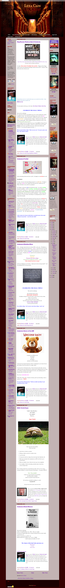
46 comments (31, 567)
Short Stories (34, 34)
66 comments (31, 323)
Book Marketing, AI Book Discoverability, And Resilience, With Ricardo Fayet (12, 160)
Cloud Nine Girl (11, 273)
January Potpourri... (12, 363)
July (53, 239)
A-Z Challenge (22, 569)
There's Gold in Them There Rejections (11, 413)
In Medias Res (11, 183)
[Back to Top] (11, 586)
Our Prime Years (11, 362)
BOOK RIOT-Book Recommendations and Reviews (11, 170)
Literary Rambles (11, 175)
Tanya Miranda (11, 240)
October (53, 234)
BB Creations (11, 153)
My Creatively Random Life (11, 349)
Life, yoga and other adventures (12, 268)
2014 (52, 229)
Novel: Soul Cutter (26, 34)
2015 (52, 227)
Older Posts (45, 573)
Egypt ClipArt (10, 36)
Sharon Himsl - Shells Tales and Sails (11, 366)
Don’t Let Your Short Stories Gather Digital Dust (12, 143)
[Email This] (36, 151)
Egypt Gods (54, 34)
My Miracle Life (11, 357)
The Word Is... (11, 317)
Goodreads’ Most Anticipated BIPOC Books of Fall (11, 173)
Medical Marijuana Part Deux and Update (11, 359)
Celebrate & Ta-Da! (22, 159)
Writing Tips (17, 36)
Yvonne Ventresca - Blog (12, 225)
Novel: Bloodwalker (16, 34)
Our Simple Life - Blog (11, 416)
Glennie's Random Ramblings (12, 309)
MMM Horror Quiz (20, 101)
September (54, 236)
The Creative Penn (11, 157)
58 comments (31, 400)
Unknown (22, 151)
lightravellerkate (11, 332)
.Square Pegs (11, 298)
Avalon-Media (11, 320)
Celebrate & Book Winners (25, 506)
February (54, 271)
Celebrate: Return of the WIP (25, 331)
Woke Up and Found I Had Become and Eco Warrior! (12, 311)
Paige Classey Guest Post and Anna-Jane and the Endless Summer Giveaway (12, 179)
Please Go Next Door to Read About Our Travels (11, 345)
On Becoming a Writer (11, 401)
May (53, 243)
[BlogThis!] (37, 151)
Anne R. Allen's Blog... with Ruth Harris (11, 140)
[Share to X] (38, 151)
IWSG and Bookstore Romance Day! (11, 289)
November (54, 232)
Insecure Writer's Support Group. (41, 494)
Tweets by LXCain (53, 97)
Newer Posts (20, 573)
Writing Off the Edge (11, 262)
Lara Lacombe (11, 389)
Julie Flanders (11, 338)
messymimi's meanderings (11, 131)
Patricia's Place (11, 251)
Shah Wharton (11, 302)
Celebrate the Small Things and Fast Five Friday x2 (12, 407)
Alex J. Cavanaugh (37, 490)
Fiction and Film (11, 209)
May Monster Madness (33, 153)
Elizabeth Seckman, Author (11, 220)
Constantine (11, 232)
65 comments (31, 236)
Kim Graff (31, 325)
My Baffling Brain (12, 369)
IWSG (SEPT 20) (11, 318)
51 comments (31, 499)
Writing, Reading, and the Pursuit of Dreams (11, 286)
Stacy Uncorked (11, 211)
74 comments (31, 151)
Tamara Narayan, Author (11, 411)
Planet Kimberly (11, 314)
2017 (52, 224)
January (53, 273)
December (54, 231)
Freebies (40, 34)
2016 (52, 226)
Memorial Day (11, 355)
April (53, 267)
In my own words (11, 292)
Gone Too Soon (11, 154)
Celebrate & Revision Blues (25, 244)
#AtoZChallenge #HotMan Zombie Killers (11, 397)
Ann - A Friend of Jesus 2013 (12, 354)
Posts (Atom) (24, 575)
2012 (52, 277)
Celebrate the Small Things (24, 153)
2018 (52, 222)
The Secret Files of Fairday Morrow (11, 147)
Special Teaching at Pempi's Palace (12, 385)
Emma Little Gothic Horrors (27, 61)
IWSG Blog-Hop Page (11, 124)
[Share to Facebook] (39, 151)
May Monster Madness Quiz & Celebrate (28, 42)
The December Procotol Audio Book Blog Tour (11, 351)
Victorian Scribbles (10, 343)
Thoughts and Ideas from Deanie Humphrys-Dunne (12, 246)
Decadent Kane (11, 377)
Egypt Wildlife (47, 34)
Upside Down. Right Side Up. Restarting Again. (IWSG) (12, 242)
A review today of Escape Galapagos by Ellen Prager (11, 330)
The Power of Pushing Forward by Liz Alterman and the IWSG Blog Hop (11, 228)
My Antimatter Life (11, 279)
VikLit (34, 137)
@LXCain (12, 84)
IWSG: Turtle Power (23, 408)
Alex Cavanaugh (22, 501)
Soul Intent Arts (11, 201)
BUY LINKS (53, 73)
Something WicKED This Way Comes (40, 61)
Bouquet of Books (12, 405)
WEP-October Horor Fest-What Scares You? (11, 264)
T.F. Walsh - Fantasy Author (11, 374)
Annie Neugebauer (11, 190)
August (53, 238)
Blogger (34, 585)
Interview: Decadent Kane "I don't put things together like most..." (11, 381)
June (53, 241)
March (53, 269)
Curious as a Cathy (11, 206)
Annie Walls (20, 61)
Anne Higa (10, 257)
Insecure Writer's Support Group (31, 501)
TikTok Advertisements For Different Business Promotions (11, 324)
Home (9, 34)
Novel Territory (11, 183)
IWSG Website (36, 495)
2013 (52, 275)
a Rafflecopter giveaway (21, 551)
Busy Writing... (11, 367)
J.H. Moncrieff (11, 185)
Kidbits (10, 327)
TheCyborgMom (11, 395)
